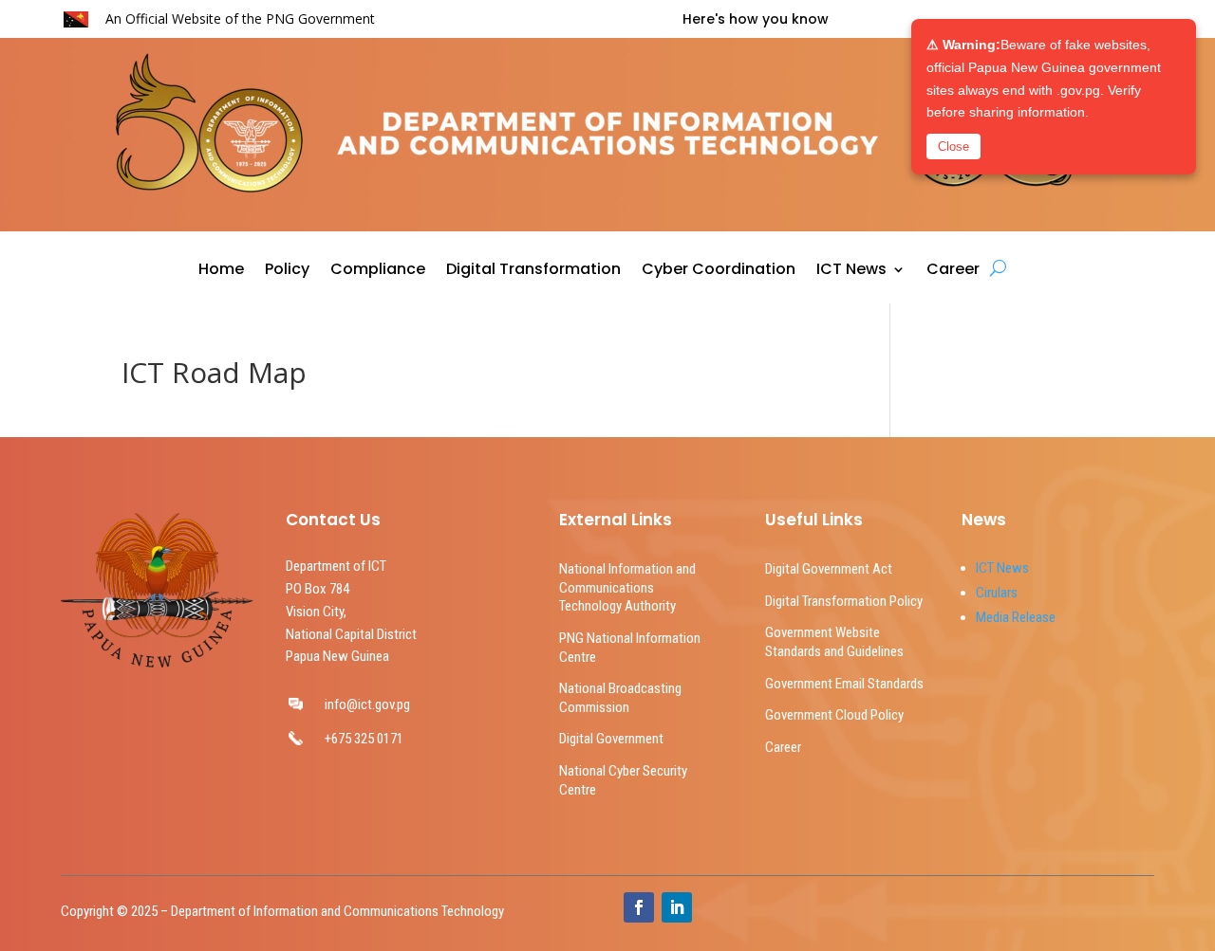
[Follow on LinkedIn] (677, 907)
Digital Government (611, 738)
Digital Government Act (828, 568)
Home (221, 271)
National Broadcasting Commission (620, 698)
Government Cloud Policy (834, 714)
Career (953, 271)
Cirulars (997, 592)
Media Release (1016, 617)
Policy (287, 271)
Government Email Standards (844, 683)
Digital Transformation (533, 271)
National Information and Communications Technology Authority (627, 587)
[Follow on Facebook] (639, 907)
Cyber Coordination (718, 271)
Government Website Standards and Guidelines (834, 642)
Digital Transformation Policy (844, 601)
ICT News (851, 271)
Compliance (377, 271)
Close (953, 146)
